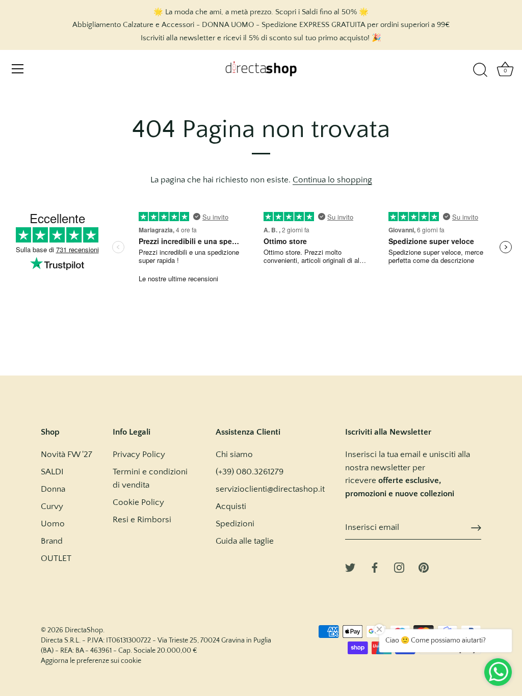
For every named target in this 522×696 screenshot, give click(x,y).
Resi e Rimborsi (142, 519)
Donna (53, 489)
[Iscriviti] (476, 528)
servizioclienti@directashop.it (270, 489)
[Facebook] (375, 567)
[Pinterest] (424, 567)
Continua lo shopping (332, 179)
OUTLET (56, 558)
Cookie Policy (138, 502)
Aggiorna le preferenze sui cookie (91, 661)
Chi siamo (234, 454)
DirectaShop (84, 630)
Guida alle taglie (245, 541)
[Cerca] (480, 70)
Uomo (53, 523)
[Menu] (18, 69)
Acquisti (231, 506)
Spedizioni (235, 523)
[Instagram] (399, 567)
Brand (52, 541)
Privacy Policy (139, 454)
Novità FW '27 (66, 454)
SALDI (52, 471)
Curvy (52, 506)
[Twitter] (350, 567)
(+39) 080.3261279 (249, 471)
